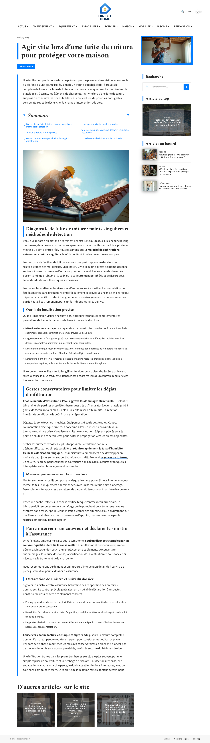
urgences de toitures (114, 457)
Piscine (167, 117)
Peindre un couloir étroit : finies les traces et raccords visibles (175, 187)
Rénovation (26, 66)
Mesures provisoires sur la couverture (101, 124)
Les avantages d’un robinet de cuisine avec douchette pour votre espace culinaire (75, 708)
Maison (162, 166)
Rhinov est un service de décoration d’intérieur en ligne (36, 708)
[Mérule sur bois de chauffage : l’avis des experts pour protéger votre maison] (150, 170)
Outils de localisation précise (43, 132)
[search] (183, 12)
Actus (75, 701)
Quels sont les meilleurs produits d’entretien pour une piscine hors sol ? (167, 122)
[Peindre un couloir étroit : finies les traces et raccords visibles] (150, 186)
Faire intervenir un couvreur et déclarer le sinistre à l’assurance (105, 131)
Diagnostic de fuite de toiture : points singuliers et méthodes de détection (49, 125)
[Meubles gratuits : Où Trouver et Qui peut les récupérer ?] (150, 154)
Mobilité (162, 152)
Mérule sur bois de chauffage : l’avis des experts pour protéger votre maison (174, 172)
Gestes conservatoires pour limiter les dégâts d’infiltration (47, 140)
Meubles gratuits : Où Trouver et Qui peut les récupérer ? (174, 156)
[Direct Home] (105, 11)
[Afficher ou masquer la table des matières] (89, 115)
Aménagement (36, 703)
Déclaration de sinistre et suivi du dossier (103, 138)
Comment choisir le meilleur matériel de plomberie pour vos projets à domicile (115, 708)
